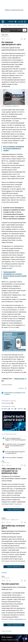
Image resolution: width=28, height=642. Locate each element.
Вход (19, 21)
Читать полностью (14, 510)
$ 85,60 (4, 25)
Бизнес (3, 461)
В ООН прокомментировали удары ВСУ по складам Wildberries (15, 452)
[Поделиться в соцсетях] (25, 39)
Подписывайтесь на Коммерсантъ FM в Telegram (14, 393)
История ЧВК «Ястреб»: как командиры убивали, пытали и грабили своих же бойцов (15, 445)
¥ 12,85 (14, 25)
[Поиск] (22, 21)
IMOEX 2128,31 (20, 25)
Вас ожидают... (8, 637)
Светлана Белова (6, 403)
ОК (24, 30)
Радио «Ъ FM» (5, 34)
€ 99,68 (9, 25)
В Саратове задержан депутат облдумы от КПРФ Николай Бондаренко (15, 439)
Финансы (4, 519)
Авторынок (4, 408)
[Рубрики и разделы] (25, 21)
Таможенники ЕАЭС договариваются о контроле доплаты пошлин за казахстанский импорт (14, 275)
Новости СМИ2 (4, 573)
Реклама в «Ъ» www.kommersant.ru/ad (14, 10)
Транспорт (20, 408)
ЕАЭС (12, 408)
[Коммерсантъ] (3, 21)
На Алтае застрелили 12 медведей (14, 457)
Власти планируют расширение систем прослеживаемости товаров (13, 148)
